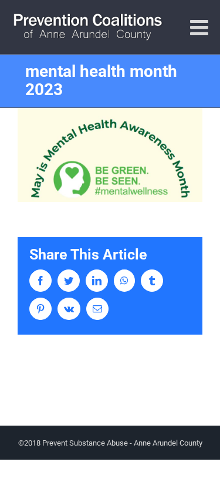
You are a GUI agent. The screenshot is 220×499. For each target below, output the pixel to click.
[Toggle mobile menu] (200, 27)
